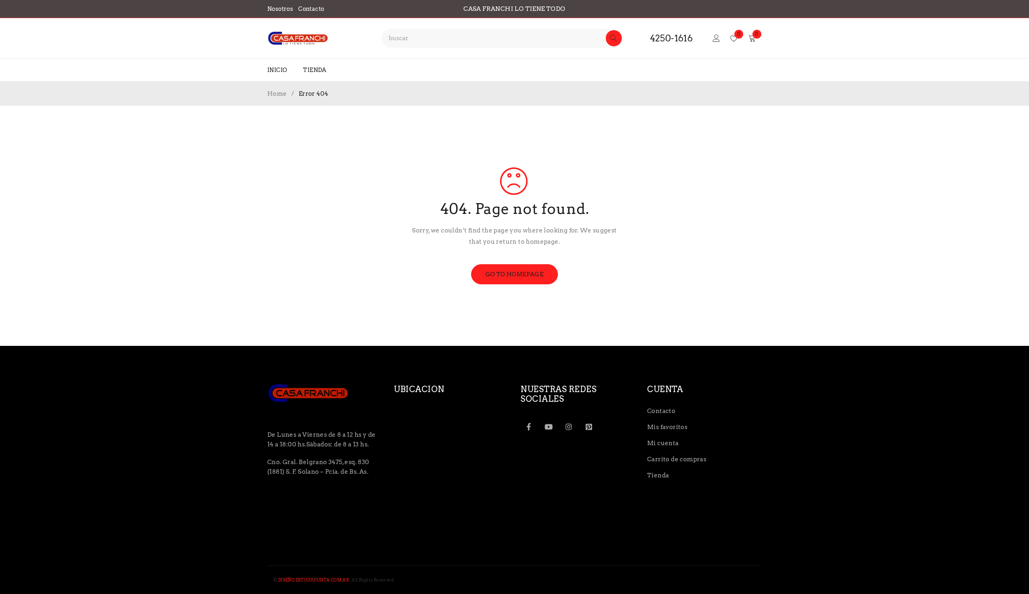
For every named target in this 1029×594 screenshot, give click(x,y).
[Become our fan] (529, 427)
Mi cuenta (663, 443)
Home (277, 93)
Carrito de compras (676, 459)
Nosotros (280, 9)
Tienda (658, 475)
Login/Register (716, 38)
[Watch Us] (549, 427)
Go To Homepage (515, 274)
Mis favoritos (667, 427)
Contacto (311, 9)
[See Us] (569, 427)
